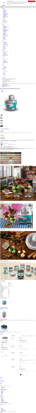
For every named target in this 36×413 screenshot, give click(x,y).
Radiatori (4, 66)
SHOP (2, 87)
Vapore (4, 53)
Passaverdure (4, 31)
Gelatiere (2, 91)
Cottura (2, 7)
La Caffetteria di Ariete (3, 401)
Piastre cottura (4, 15)
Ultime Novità (2, 399)
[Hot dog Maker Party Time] (4, 306)
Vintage (2, 393)
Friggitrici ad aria (3, 390)
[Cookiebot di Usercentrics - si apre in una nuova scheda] (3, 5)
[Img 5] (18, 126)
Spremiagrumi (4, 33)
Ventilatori (4, 67)
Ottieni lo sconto (1, 404)
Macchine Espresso (5, 42)
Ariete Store (2, 400)
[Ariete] (1, 6)
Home (1, 397)
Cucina (1, 23)
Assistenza (2, 408)
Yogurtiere (4, 34)
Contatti (2, 398)
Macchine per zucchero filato (6, 14)
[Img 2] (18, 117)
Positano (2, 391)
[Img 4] (18, 123)
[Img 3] (18, 120)
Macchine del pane (5, 12)
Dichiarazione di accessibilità (3, 410)
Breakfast (2, 392)
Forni (4, 10)
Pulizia (1, 49)
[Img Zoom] (10, 113)
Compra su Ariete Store (3, 138)
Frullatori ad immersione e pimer (6, 27)
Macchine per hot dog (5, 13)
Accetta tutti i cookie (31, 1)
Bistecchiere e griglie (5, 9)
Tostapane (4, 16)
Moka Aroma (4, 43)
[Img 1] (18, 115)
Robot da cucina (5, 32)
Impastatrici (4, 29)
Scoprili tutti (1, 395)
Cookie (1, 409)
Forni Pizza (4, 11)
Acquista (1, 145)
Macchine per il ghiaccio (5, 30)
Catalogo (2, 90)
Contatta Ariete (2, 388)
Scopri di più (4, 72)
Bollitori (4, 26)
